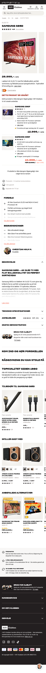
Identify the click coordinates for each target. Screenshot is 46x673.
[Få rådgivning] (39, 666)
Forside (4, 18)
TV (9, 18)
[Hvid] (11, 469)
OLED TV (5, 22)
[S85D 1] (19, 52)
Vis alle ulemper (9, 244)
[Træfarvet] (3, 469)
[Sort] (7, 469)
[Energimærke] (5, 517)
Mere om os (28, 636)
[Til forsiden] (15, 7)
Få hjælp (17, 340)
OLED (16, 18)
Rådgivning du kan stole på (23, 360)
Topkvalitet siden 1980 (20, 368)
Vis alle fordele (9, 221)
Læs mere (17, 86)
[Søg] (4, 13)
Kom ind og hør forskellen (22, 351)
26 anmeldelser (20, 29)
